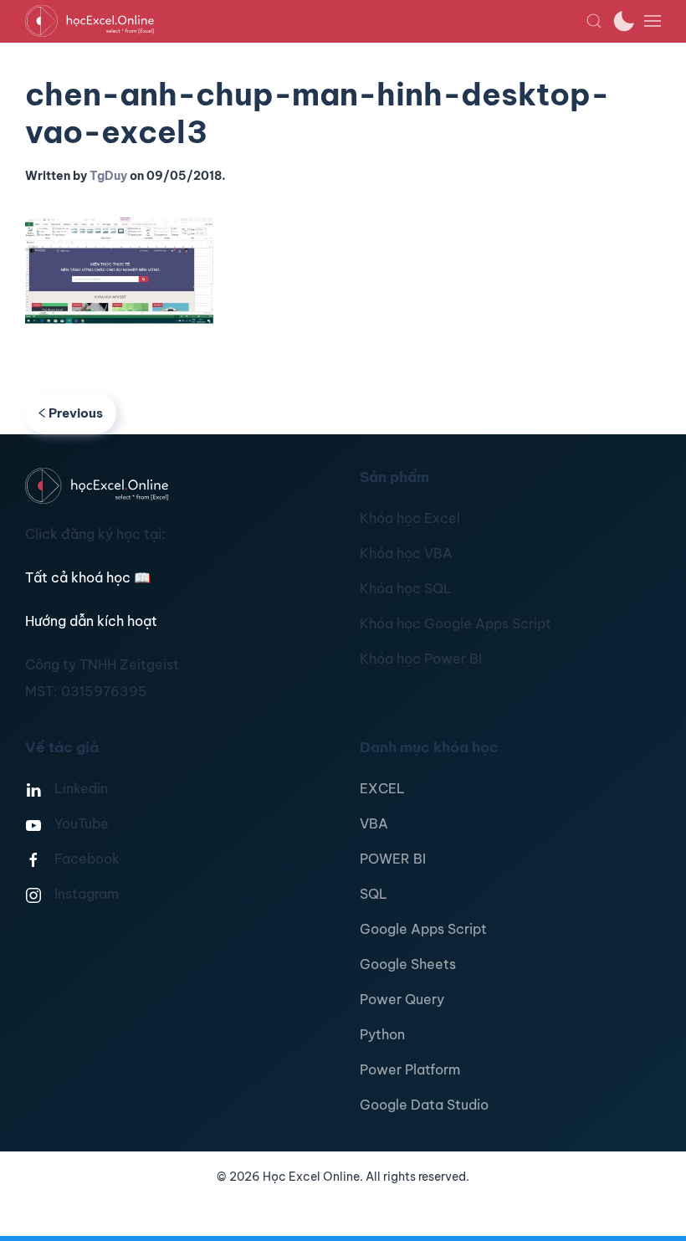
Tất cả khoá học (88, 577)
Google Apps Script (423, 928)
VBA (374, 823)
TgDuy (108, 175)
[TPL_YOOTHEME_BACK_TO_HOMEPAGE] (305, 21)
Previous (76, 413)
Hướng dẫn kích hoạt (91, 621)
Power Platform (410, 1069)
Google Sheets (408, 964)
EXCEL (382, 788)
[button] (594, 21)
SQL (373, 893)
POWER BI (393, 858)
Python (382, 1034)
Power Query (402, 999)
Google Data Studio (424, 1104)
